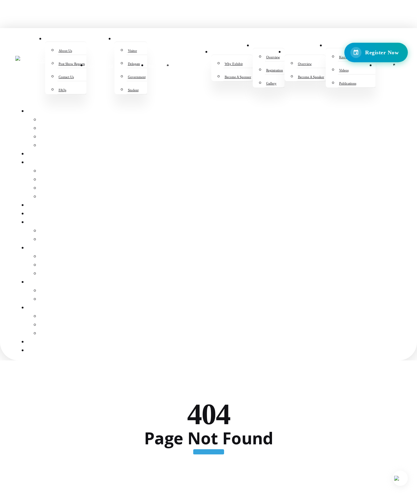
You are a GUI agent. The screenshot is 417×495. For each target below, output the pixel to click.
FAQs (45, 145)
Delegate (51, 180)
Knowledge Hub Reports (70, 316)
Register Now (382, 52)
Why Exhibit (54, 231)
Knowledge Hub (47, 308)
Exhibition (40, 222)
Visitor (48, 171)
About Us (50, 120)
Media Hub (39, 342)
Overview (51, 257)
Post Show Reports (63, 128)
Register (38, 163)
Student (50, 197)
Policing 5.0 (41, 205)
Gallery (50, 274)
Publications (55, 333)
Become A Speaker (61, 299)
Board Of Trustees (50, 214)
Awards (36, 248)
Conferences (43, 154)
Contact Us (53, 137)
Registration (56, 265)
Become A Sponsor (62, 239)
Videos (48, 325)
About (34, 111)
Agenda (36, 282)
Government (55, 188)
